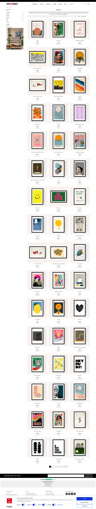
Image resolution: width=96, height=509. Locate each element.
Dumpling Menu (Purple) (79, 124)
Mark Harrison (58, 351)
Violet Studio (80, 44)
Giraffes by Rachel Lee (59, 291)
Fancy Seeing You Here (80, 235)
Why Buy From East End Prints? (31, 494)
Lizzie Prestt (37, 72)
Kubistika (37, 44)
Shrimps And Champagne (79, 152)
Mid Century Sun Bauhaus (58, 152)
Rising (37, 40)
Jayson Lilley (58, 100)
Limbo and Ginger (58, 211)
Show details (60, 504)
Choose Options (37, 92)
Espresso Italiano (37, 375)
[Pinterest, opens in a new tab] (72, 494)
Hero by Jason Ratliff (37, 263)
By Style (42, 4)
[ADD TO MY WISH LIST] (45, 21)
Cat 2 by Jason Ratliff (80, 431)
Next (66, 466)
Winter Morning (79, 68)
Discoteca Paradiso (37, 431)
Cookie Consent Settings (50, 494)
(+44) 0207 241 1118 (48, 484)
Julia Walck (37, 211)
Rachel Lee (58, 295)
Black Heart (80, 319)
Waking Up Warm (80, 403)
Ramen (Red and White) (80, 40)
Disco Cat (79, 291)
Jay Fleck (58, 239)
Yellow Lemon (37, 319)
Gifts (65, 4)
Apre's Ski (58, 347)
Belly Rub (58, 235)
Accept (84, 498)
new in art (59, 14)
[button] (86, 4)
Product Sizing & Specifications (11, 494)
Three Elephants (59, 431)
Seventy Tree (80, 323)
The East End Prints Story (30, 493)
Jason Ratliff (37, 100)
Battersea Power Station (58, 96)
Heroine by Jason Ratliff (37, 96)
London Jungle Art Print (37, 68)
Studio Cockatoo (58, 44)
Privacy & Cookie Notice (50, 493)
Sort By (79, 16)
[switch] (34, 505)
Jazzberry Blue (58, 267)
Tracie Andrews (79, 100)
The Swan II (37, 235)
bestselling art (64, 14)
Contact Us (8, 493)
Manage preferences (84, 502)
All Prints (71, 4)
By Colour (48, 4)
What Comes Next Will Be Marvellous (37, 152)
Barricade (79, 96)
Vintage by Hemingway (79, 239)
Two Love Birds (79, 263)
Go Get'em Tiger (37, 403)
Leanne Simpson (37, 128)
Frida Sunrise (37, 291)
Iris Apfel (58, 403)
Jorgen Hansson (37, 239)
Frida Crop (58, 40)
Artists (60, 4)
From (37, 42)
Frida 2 (58, 68)
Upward (58, 319)
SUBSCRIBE (88, 475)
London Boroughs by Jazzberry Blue (58, 263)
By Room (54, 4)
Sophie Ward (37, 407)
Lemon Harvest (58, 375)
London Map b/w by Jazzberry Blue (79, 347)
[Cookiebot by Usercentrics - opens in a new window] (9, 507)
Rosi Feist (37, 323)
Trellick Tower (37, 347)
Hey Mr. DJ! (80, 375)
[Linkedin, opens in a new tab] (75, 494)
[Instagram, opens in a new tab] (67, 494)
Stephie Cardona (79, 211)
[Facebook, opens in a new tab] (69, 494)
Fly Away (58, 124)
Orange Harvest (37, 124)
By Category (34, 4)
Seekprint (79, 295)
